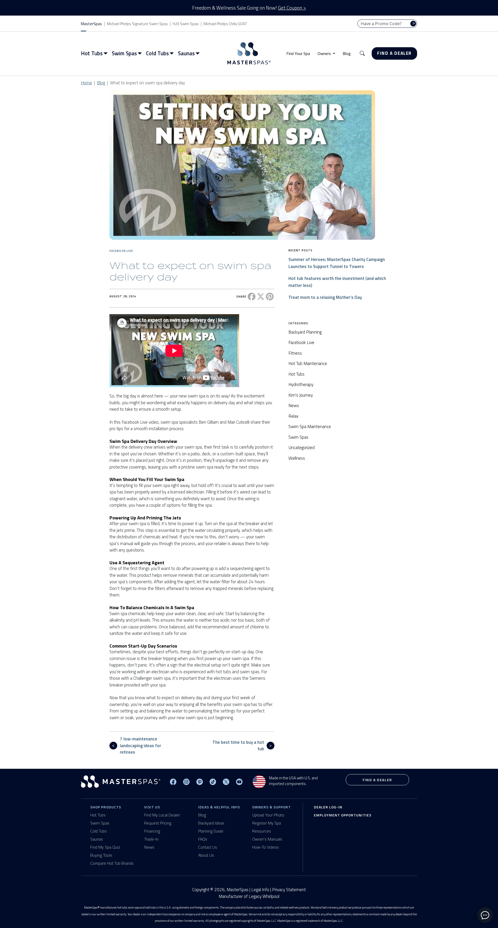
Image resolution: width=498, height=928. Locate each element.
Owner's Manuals (267, 839)
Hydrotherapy (300, 384)
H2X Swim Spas (186, 24)
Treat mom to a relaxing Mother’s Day (325, 297)
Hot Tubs (296, 374)
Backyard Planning (305, 332)
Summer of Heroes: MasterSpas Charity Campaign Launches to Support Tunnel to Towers (336, 263)
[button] (362, 53)
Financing (152, 831)
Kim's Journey (300, 395)
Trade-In (151, 839)
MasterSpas (91, 24)
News (293, 405)
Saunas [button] (186, 53)
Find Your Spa (298, 53)
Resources (261, 831)
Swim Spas (298, 437)
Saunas (96, 839)
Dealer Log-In (328, 807)
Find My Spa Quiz (105, 847)
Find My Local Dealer (162, 815)
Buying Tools (101, 855)
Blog (347, 53)
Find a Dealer (394, 53)
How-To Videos (265, 847)
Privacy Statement (289, 889)
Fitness (295, 353)
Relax (293, 416)
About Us (206, 855)
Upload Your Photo (268, 815)
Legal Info (260, 889)
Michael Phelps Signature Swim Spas (137, 24)
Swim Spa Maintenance (309, 426)
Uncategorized (301, 447)
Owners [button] (324, 53)
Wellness (296, 458)
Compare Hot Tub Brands (112, 863)
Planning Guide (210, 831)
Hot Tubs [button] (92, 53)
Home (86, 82)
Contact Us (207, 847)
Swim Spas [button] (124, 53)
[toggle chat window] (485, 915)
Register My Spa (266, 823)
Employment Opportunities (342, 815)
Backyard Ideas (211, 823)
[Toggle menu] (106, 53)
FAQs (202, 839)
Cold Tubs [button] (157, 53)
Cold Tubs (98, 831)
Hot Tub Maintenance (307, 363)
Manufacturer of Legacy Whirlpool (249, 896)
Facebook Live (121, 251)
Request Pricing (157, 823)
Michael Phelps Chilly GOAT (225, 24)
